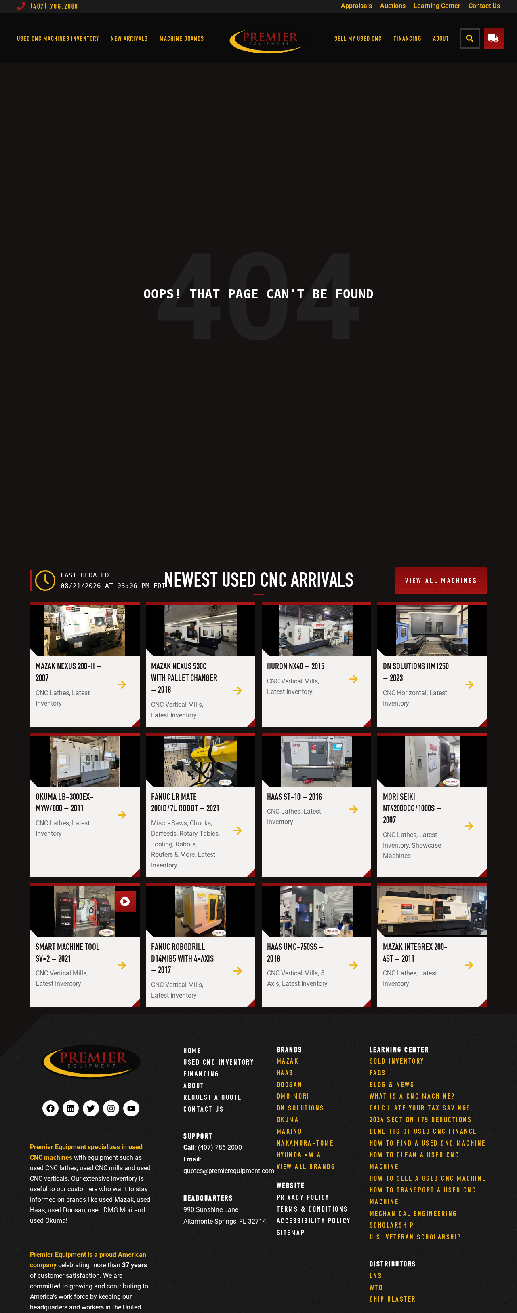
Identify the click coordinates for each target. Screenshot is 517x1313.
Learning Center (437, 6)
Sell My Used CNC (358, 38)
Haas (285, 1072)
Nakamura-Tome (305, 1143)
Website (291, 1185)
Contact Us (484, 6)
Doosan (290, 1084)
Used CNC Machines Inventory (58, 38)
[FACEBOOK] (50, 1108)
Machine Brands (182, 38)
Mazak (288, 1061)
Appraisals (356, 6)
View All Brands (306, 1166)
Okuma (288, 1119)
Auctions (393, 6)
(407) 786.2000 (54, 6)
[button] (470, 38)
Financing (407, 38)
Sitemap (291, 1232)
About (441, 38)
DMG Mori (293, 1096)
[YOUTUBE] (131, 1108)
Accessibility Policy (314, 1220)
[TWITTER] (91, 1108)
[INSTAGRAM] (111, 1108)
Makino (289, 1131)
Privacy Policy (303, 1197)
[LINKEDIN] (71, 1108)
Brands (290, 1049)
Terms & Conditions (312, 1209)
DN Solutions (300, 1107)
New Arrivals (129, 38)
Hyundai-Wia (299, 1154)
